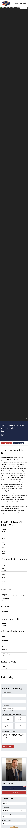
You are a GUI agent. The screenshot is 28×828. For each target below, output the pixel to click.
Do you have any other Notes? (9, 731)
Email (5, 705)
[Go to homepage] (6, 3)
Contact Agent (14, 792)
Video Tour (18, 787)
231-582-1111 (23, 5)
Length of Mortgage (6, 814)
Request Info (6, 443)
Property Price (5, 801)
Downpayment (5, 807)
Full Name (6, 692)
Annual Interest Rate (6, 820)
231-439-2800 (23, 3)
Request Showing (8, 746)
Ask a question (18, 443)
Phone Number (8, 699)
